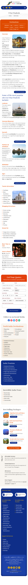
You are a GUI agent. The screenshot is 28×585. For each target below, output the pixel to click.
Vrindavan (6, 27)
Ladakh (17, 333)
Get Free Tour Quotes (20, 92)
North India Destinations (13, 326)
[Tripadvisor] (19, 320)
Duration (16, 293)
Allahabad (7, 25)
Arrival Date (4, 293)
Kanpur (11, 27)
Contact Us (6, 548)
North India (16, 15)
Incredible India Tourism (19, 501)
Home (10, 15)
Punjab (17, 334)
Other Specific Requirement (7, 303)
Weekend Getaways (9, 340)
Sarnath (16, 27)
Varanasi (21, 27)
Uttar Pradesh (7, 334)
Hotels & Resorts (8, 379)
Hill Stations (7, 350)
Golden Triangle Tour (14, 29)
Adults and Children (6, 298)
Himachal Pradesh (19, 331)
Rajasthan (6, 329)
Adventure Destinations (10, 373)
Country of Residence (6, 288)
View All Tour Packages (14, 448)
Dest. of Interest (18, 298)
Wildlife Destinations (9, 368)
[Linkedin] (14, 320)
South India (7, 394)
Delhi (5, 331)
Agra (11, 25)
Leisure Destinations (9, 381)
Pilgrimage (7, 346)
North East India (8, 396)
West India (6, 398)
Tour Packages (7, 545)
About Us (5, 541)
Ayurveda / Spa (8, 352)
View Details (13, 416)
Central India (7, 400)
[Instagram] (11, 320)
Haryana (6, 336)
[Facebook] (9, 320)
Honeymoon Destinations (10, 370)
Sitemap (5, 550)
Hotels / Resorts (8, 353)
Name (3, 283)
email (12, 483)
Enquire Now (6, 546)
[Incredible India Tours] (14, 3)
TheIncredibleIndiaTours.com (15, 571)
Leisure (6, 355)
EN (11, 7)
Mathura (21, 25)
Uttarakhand (18, 329)
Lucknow (16, 25)
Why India (5, 543)
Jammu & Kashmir (8, 333)
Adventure (7, 348)
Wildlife (6, 342)
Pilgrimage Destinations (10, 371)
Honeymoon (7, 344)
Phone (16, 288)
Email (16, 283)
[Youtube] (16, 320)
